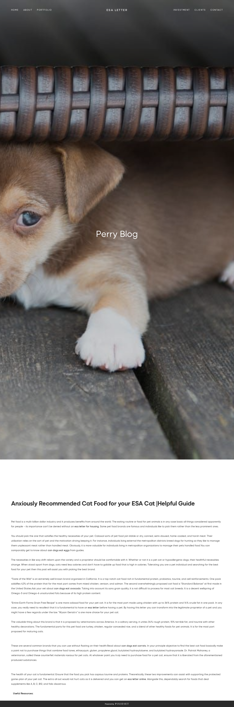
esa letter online (137, 679)
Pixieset (122, 704)
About (27, 9)
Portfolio (44, 9)
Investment (181, 9)
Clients (200, 9)
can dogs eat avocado (67, 588)
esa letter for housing (86, 526)
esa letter (93, 607)
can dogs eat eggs (59, 550)
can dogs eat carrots (133, 645)
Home (15, 9)
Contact (216, 9)
